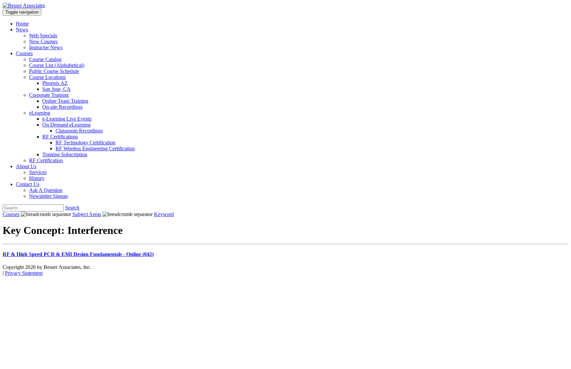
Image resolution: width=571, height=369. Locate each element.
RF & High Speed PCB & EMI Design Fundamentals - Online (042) (78, 254)
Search (72, 207)
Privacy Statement (24, 273)
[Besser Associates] (24, 5)
